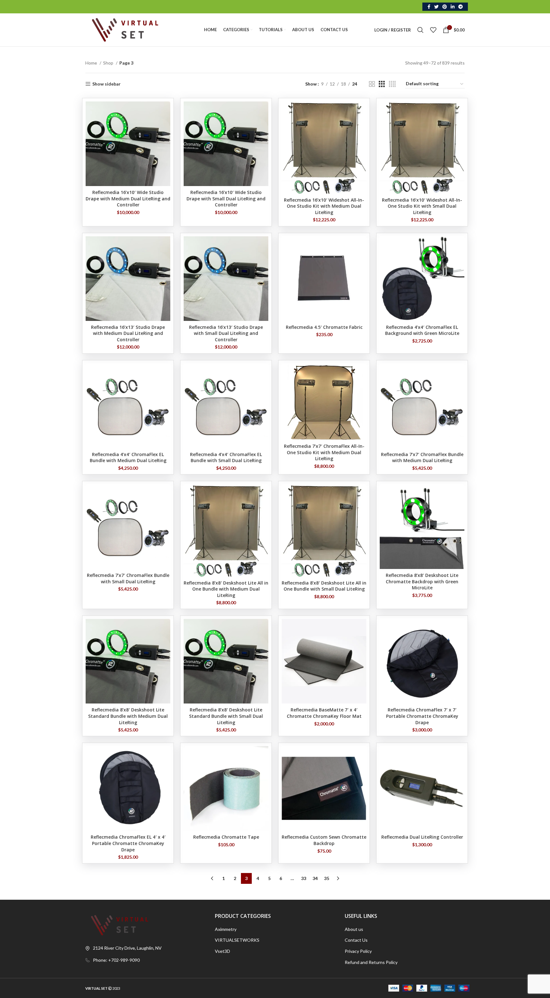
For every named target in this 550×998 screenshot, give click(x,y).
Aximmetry (225, 929)
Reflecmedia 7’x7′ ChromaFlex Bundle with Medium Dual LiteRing (422, 457)
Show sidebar (106, 84)
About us (354, 929)
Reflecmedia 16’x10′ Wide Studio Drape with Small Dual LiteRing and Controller (226, 198)
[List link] (145, 960)
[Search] (420, 30)
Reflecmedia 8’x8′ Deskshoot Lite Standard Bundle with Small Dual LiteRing (226, 716)
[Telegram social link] (460, 7)
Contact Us (356, 940)
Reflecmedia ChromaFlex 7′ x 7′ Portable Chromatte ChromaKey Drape (422, 716)
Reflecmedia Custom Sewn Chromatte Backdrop (324, 840)
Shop (108, 63)
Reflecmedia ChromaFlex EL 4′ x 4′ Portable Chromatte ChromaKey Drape (128, 843)
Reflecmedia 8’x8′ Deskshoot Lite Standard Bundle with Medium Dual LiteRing (128, 716)
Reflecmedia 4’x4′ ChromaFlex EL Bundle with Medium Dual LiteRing (128, 457)
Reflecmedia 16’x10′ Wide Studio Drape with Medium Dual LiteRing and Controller (128, 198)
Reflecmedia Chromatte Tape (226, 837)
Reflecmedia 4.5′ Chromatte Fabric (324, 327)
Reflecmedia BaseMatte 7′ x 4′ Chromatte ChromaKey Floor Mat (324, 713)
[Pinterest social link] (445, 7)
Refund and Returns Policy (371, 962)
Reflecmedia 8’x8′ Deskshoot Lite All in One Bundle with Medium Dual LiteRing (226, 589)
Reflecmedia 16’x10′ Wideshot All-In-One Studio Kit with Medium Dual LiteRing (324, 206)
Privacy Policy (358, 951)
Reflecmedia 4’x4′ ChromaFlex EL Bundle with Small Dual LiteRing (226, 457)
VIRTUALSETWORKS (237, 940)
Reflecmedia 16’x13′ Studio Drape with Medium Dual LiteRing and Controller (128, 333)
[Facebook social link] (429, 7)
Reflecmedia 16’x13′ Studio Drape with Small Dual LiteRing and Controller (226, 333)
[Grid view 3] (382, 84)
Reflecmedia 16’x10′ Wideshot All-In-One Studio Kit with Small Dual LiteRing (422, 206)
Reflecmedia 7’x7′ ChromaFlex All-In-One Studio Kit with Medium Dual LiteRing (324, 452)
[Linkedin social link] (452, 7)
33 (303, 878)
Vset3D (222, 951)
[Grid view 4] (392, 84)
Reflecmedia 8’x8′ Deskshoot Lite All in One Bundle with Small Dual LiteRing (324, 586)
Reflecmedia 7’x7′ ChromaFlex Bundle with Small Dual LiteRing (128, 578)
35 (326, 878)
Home (91, 63)
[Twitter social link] (436, 7)
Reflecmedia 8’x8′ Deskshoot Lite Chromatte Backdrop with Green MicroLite (422, 581)
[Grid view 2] (372, 84)
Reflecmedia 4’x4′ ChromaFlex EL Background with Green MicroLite (422, 330)
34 (315, 878)
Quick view (165, 112)
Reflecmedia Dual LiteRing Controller (422, 837)
